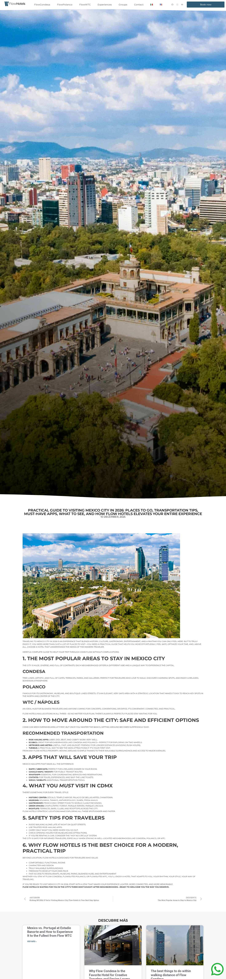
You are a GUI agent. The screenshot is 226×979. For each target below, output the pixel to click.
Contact (138, 4)
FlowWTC (85, 4)
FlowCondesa (42, 4)
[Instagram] (177, 4)
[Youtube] (182, 4)
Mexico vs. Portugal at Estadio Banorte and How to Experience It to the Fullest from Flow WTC (50, 931)
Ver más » (32, 941)
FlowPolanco (64, 4)
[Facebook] (172, 4)
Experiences (105, 4)
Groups (123, 4)
